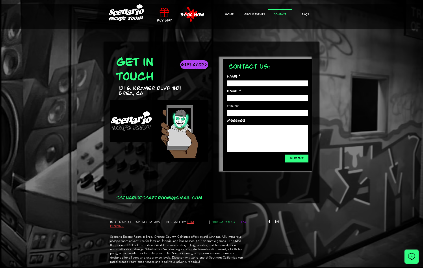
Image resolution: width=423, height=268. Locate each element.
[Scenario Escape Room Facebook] (269, 221)
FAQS (245, 222)
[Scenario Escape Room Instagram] (277, 221)
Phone (233, 106)
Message (236, 120)
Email (232, 91)
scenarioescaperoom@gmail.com (159, 198)
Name (232, 76)
